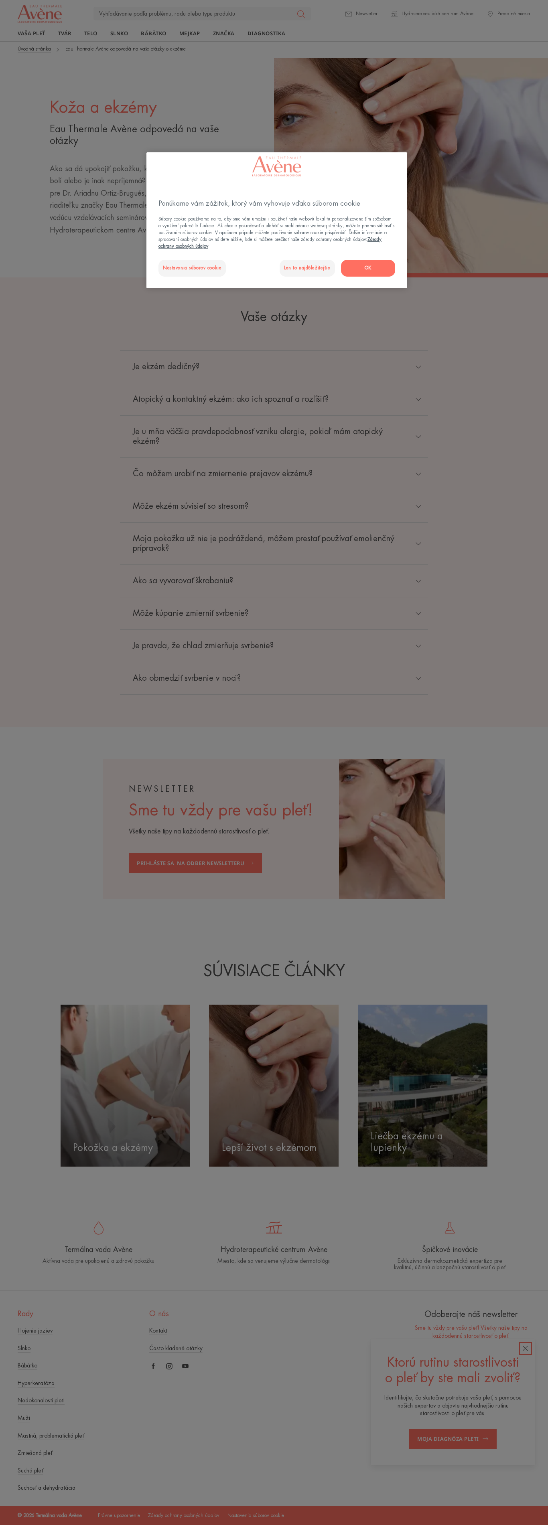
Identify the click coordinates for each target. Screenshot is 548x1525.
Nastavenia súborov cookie (192, 268)
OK (368, 268)
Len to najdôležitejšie (307, 268)
